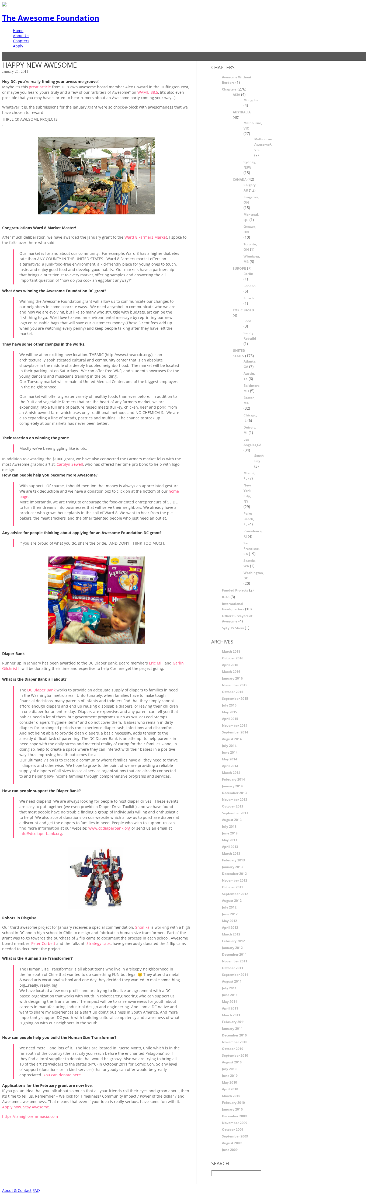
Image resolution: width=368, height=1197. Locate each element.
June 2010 (230, 1075)
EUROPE (239, 268)
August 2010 (232, 1062)
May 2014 (229, 759)
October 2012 (232, 887)
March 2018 (231, 651)
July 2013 (229, 826)
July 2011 (229, 988)
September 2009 (235, 1136)
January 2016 (232, 678)
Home (18, 30)
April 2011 (230, 1008)
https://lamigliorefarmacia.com (30, 1116)
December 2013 (234, 793)
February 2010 (233, 1102)
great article (40, 86)
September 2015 (235, 698)
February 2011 (233, 1021)
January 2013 (232, 867)
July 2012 (229, 907)
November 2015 (234, 685)
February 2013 (233, 860)
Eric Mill (156, 663)
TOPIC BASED (243, 310)
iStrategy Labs (98, 943)
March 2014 (231, 772)
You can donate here (62, 1074)
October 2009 (232, 1129)
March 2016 (231, 671)
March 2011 (231, 1015)
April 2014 (230, 766)
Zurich (249, 298)
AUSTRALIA (242, 112)
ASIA (236, 94)
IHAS (226, 597)
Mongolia (251, 100)
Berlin (248, 274)
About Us (21, 35)
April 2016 (230, 665)
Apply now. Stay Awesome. (26, 1106)
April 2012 (230, 927)
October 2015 (232, 692)
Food (247, 321)
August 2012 (232, 900)
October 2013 (232, 806)
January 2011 (232, 1028)
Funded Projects (235, 590)
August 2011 (232, 981)
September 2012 (235, 894)
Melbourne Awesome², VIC (263, 144)
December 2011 (234, 954)
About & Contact (17, 1190)
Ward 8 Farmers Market (145, 237)
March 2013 (231, 853)
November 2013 (234, 799)
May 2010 (229, 1082)
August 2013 (232, 819)
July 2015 (229, 705)
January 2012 (232, 947)
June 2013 (230, 833)
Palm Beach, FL (249, 519)
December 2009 (234, 1116)
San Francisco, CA (251, 548)
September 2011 (235, 974)
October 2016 (232, 658)
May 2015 (229, 712)
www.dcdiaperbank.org (109, 828)
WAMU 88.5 (147, 92)
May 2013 (229, 840)
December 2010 (234, 1035)
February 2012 (233, 941)
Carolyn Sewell (70, 464)
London (250, 286)
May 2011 (229, 1001)
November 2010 (234, 1042)
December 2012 (234, 873)
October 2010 (232, 1048)
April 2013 (230, 846)
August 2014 (232, 739)
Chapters (21, 40)
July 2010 (229, 1069)
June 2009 (230, 1149)
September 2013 (235, 813)
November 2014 (234, 725)
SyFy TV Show (233, 628)
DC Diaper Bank (40, 690)
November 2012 (234, 880)
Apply (18, 45)
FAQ (36, 1190)
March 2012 (231, 934)
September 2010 (235, 1055)
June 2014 (230, 752)
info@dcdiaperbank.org (40, 833)
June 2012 (230, 914)
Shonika (142, 927)
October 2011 (232, 968)
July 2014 (229, 745)
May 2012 (229, 920)
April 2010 (230, 1089)
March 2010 (231, 1096)
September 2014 (235, 732)
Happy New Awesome (39, 65)
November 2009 (234, 1123)
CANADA (240, 179)
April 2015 (230, 718)
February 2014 (233, 779)
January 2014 (232, 786)
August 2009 (232, 1143)
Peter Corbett (43, 943)
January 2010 (232, 1109)
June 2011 (230, 995)
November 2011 (234, 961)
